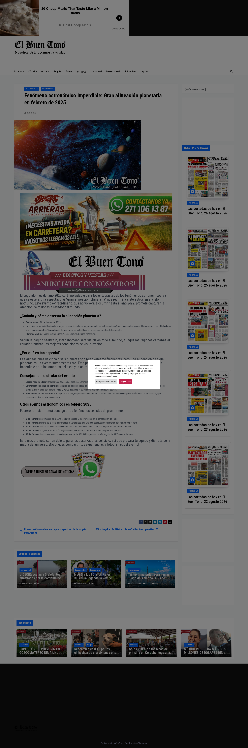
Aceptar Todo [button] (126, 381)
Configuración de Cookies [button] (106, 381)
